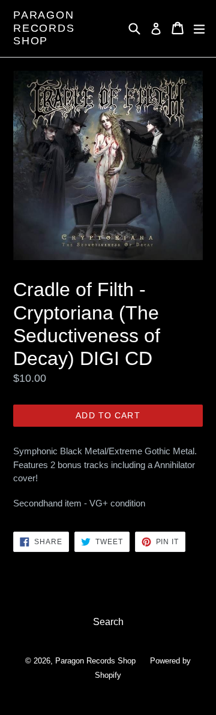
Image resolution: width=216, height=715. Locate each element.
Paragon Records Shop (44, 28)
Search (108, 622)
